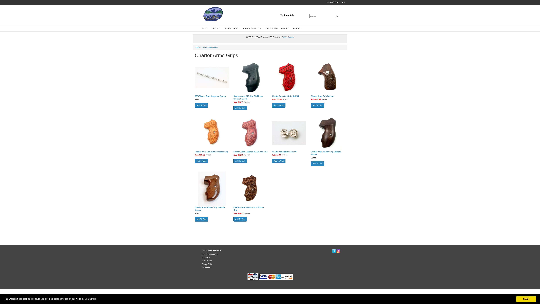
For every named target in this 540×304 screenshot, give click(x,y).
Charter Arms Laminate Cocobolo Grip (211, 152)
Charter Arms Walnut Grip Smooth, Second (326, 153)
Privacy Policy (207, 264)
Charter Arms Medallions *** (284, 152)
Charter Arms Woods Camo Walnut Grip (248, 208)
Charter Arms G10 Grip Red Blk (285, 96)
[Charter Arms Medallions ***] (289, 133)
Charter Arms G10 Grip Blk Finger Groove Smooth (248, 97)
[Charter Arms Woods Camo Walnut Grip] (250, 189)
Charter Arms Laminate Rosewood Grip (250, 152)
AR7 (203, 28)
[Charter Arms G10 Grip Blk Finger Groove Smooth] (250, 77)
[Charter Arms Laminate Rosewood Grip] (250, 133)
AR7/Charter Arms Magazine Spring (210, 96)
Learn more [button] (90, 299)
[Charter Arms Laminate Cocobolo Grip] (212, 133)
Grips (296, 28)
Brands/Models (251, 28)
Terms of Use (207, 261)
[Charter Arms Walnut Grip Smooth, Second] (328, 133)
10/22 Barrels (288, 37)
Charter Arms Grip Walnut (322, 96)
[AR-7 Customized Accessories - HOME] (212, 15)
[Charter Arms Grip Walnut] (328, 77)
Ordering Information (210, 254)
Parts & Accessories (276, 28)
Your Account (332, 2)
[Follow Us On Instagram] (338, 251)
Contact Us (206, 258)
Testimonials (287, 15)
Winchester (231, 28)
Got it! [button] (526, 299)
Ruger (215, 28)
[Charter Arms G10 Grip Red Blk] (289, 77)
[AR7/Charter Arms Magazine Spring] (212, 77)
